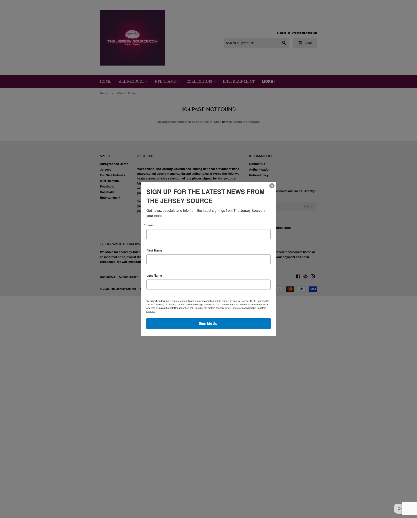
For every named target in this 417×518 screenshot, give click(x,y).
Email (150, 225)
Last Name (154, 275)
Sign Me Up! (208, 323)
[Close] (272, 185)
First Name (154, 250)
